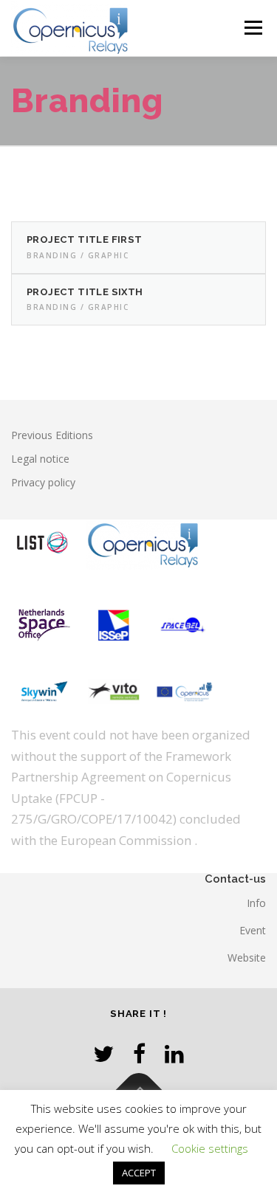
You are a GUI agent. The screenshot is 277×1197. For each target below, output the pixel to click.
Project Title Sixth (85, 291)
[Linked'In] (174, 1053)
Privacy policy (43, 482)
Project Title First (85, 239)
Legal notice (40, 459)
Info (256, 903)
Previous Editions (52, 435)
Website (247, 958)
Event (252, 930)
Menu (252, 27)
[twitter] (103, 1053)
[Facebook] (139, 1053)
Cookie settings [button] (209, 1148)
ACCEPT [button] (139, 1172)
